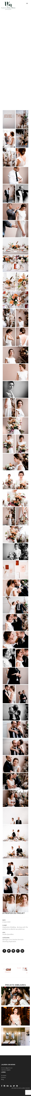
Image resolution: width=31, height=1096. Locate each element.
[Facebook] (1, 1086)
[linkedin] (11, 1086)
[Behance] (8, 1086)
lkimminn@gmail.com (6, 1068)
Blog (2, 1079)
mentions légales (5, 1070)
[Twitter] (14, 1086)
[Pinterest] (17, 1086)
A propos (3, 1075)
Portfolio (3, 1077)
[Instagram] (4, 1086)
